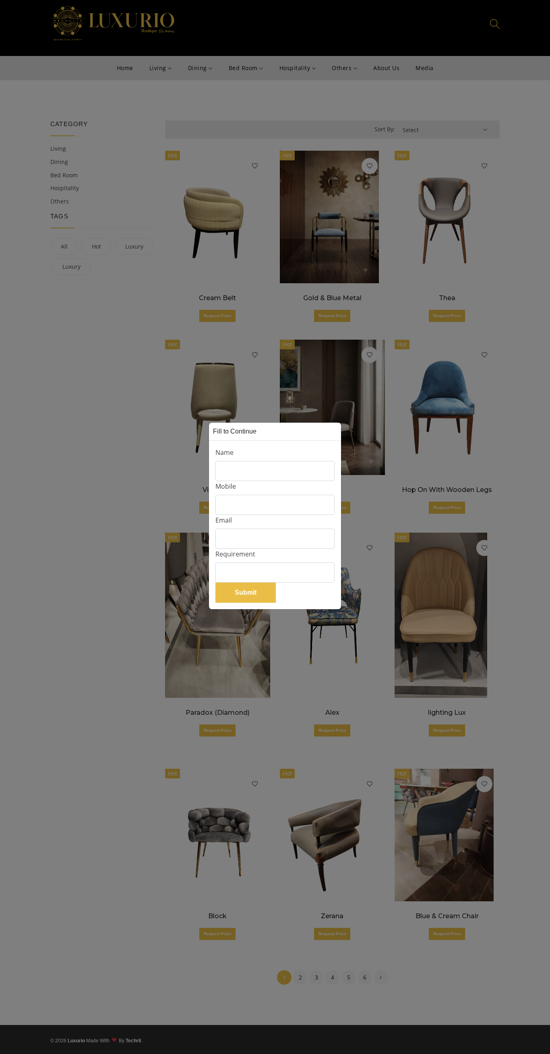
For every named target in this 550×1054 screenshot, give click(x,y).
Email (223, 520)
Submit (245, 592)
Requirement (235, 554)
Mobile (225, 486)
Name (224, 452)
